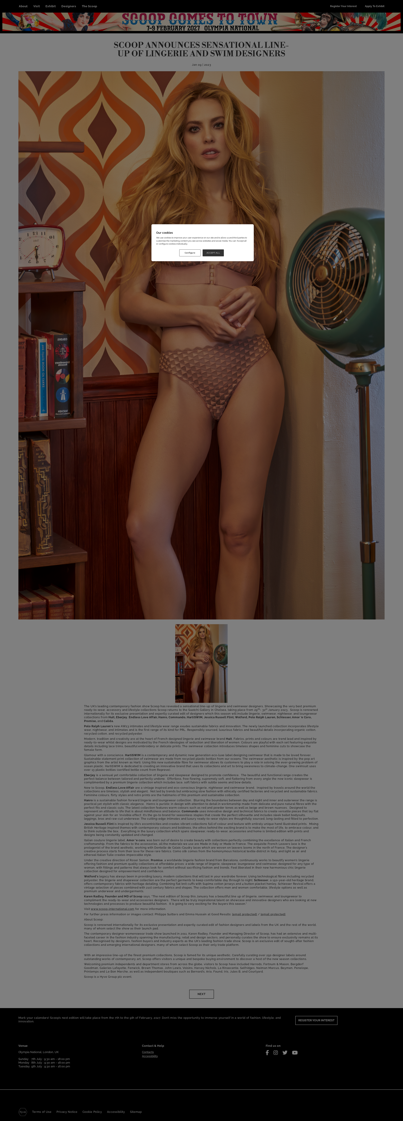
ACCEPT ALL (213, 253)
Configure (190, 253)
